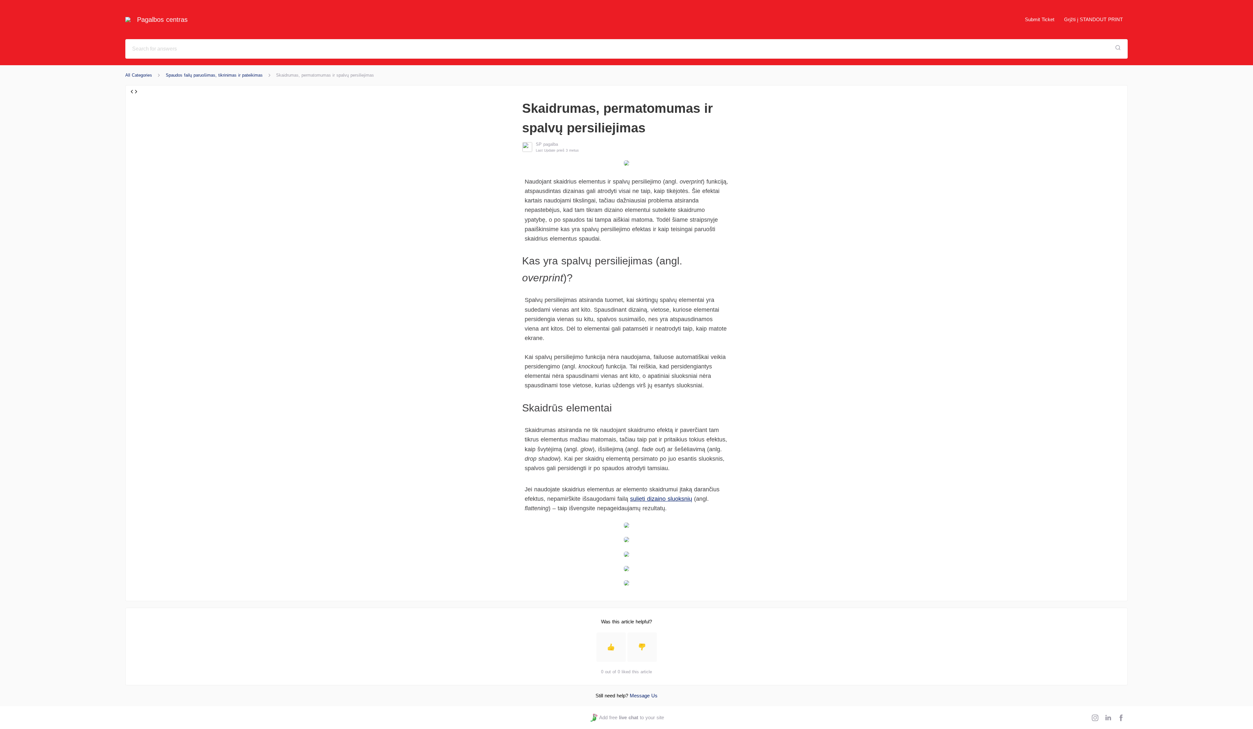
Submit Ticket (1039, 19)
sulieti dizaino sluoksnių (661, 499)
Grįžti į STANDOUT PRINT (1093, 19)
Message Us (643, 695)
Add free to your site (631, 717)
